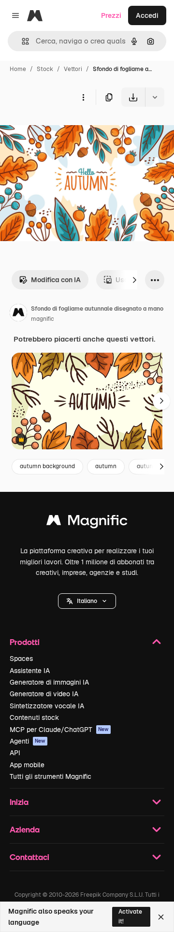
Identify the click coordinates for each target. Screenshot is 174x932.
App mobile (27, 764)
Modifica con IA (56, 279)
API (15, 752)
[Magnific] (87, 522)
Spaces (21, 658)
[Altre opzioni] (83, 97)
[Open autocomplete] (21, 41)
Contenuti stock (34, 717)
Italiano (87, 601)
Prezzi (111, 15)
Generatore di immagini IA (49, 682)
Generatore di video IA (44, 693)
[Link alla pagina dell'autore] (18, 314)
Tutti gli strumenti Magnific (50, 776)
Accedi (147, 15)
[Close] (161, 917)
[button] (87, 601)
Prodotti (25, 642)
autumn (105, 466)
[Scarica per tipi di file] (154, 97)
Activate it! (130, 916)
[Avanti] (134, 279)
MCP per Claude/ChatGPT (59, 729)
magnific (42, 319)
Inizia (19, 802)
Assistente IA (30, 670)
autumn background (47, 466)
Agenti (27, 741)
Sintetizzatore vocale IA (47, 706)
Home (18, 69)
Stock (45, 69)
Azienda (25, 829)
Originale (63, 129)
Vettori (73, 69)
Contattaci (29, 857)
